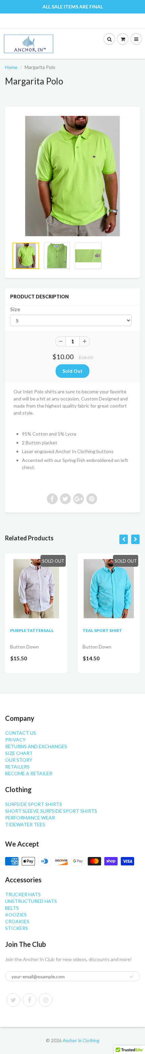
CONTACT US (20, 733)
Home (11, 67)
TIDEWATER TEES (25, 824)
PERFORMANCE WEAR (30, 817)
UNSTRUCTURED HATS (31, 901)
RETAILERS (17, 766)
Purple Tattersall (32, 630)
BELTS (12, 908)
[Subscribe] (131, 976)
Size (15, 309)
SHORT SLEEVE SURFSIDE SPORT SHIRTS (51, 811)
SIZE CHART (19, 753)
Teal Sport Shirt (102, 630)
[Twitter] (13, 1000)
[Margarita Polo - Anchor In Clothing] (72, 176)
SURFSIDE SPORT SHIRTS (33, 804)
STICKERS (16, 928)
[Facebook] (29, 1000)
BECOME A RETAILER (28, 773)
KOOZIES (16, 914)
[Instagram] (45, 1000)
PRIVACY (15, 739)
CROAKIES (17, 921)
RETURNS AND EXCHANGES (36, 746)
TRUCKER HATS (23, 894)
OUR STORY (18, 760)
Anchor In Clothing (81, 1040)
